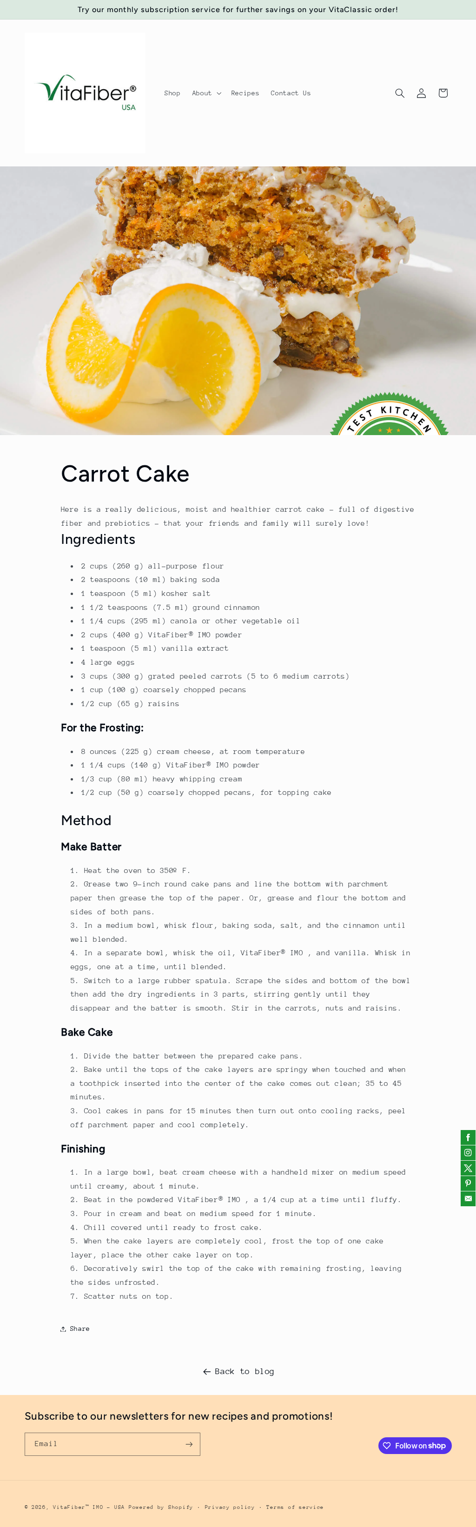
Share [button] (80, 1328)
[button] (205, 93)
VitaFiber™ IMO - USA (89, 1507)
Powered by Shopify (161, 1507)
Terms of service (295, 1507)
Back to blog (245, 1371)
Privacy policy (230, 1507)
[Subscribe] (188, 1444)
